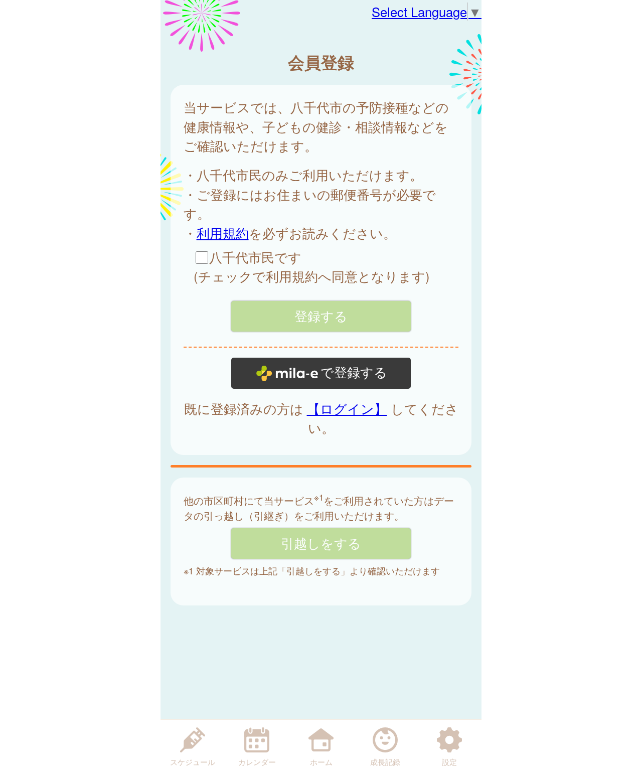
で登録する (353, 373)
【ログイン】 (347, 408)
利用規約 (223, 233)
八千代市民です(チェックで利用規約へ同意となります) (312, 266)
